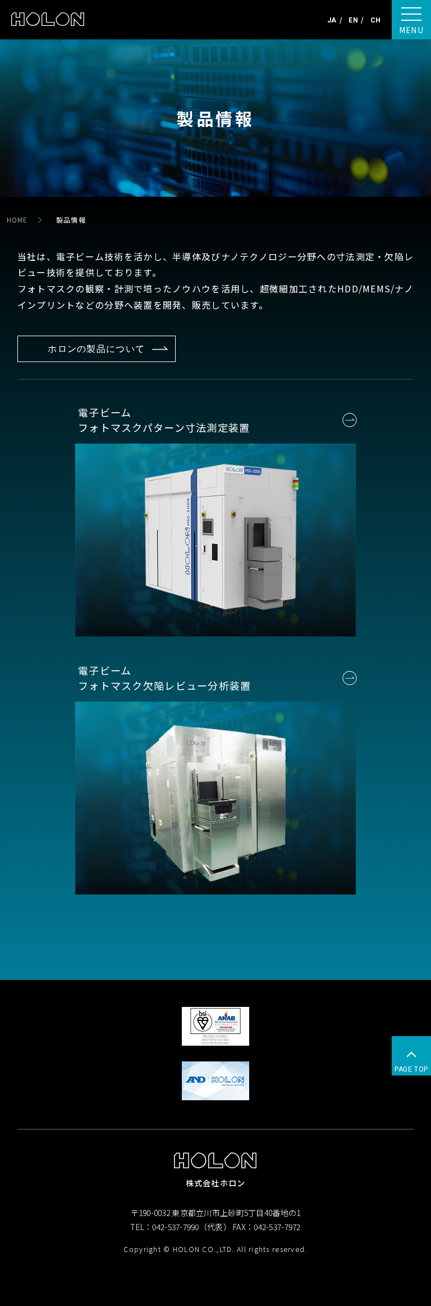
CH (375, 20)
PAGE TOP (411, 1069)
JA (331, 20)
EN (353, 20)
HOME (17, 219)
